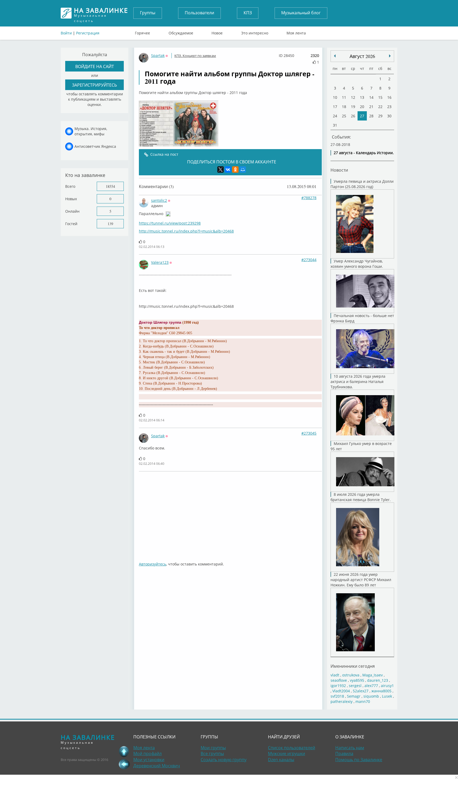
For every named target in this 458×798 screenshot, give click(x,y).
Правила (344, 753)
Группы (147, 13)
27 (362, 115)
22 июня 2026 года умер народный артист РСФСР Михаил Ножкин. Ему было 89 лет (361, 579)
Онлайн (72, 211)
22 (380, 106)
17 (335, 106)
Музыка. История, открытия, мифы (90, 131)
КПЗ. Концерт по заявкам (195, 55)
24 (335, 115)
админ (157, 205)
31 (335, 125)
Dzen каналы (281, 760)
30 (389, 115)
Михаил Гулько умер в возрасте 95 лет (361, 446)
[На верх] (124, 751)
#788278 (308, 197)
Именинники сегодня (353, 666)
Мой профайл (147, 753)
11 (344, 97)
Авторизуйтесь (152, 564)
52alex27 (360, 690)
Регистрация (87, 32)
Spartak (158, 55)
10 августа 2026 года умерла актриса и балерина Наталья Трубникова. (358, 381)
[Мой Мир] (243, 169)
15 (380, 97)
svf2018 (337, 696)
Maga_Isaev (372, 674)
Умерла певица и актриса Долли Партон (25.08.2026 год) (362, 184)
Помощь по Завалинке (358, 760)
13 (362, 97)
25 (344, 115)
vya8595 (357, 680)
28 (371, 115)
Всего (70, 186)
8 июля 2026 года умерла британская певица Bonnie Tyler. (361, 497)
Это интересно (254, 31)
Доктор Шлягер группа (160, 322)
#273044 (308, 259)
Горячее (142, 31)
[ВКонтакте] (228, 169)
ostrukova (350, 674)
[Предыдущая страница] (124, 764)
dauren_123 (377, 680)
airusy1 (387, 685)
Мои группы (213, 748)
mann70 (362, 701)
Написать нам (349, 748)
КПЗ (248, 13)
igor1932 (338, 685)
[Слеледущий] (334, 56)
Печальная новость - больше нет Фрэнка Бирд (362, 318)
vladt (335, 674)
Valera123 (160, 262)
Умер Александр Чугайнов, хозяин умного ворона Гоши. (357, 263)
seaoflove (339, 680)
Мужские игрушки (286, 753)
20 (362, 106)
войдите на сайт (94, 66)
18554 (110, 186)
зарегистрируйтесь (94, 85)
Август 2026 (362, 56)
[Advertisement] (230, 514)
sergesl (355, 685)
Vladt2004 (341, 690)
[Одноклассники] (235, 169)
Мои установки (148, 760)
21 (371, 106)
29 (380, 115)
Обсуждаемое (181, 31)
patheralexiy (342, 701)
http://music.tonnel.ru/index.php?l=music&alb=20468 (186, 231)
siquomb (371, 696)
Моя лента (296, 31)
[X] (220, 169)
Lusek (387, 696)
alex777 (371, 685)
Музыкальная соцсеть (101, 13)
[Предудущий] (389, 56)
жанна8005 (381, 690)
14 (371, 97)
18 (344, 106)
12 (353, 97)
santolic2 (159, 200)
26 (353, 115)
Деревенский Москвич (156, 766)
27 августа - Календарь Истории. (364, 152)
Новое (217, 31)
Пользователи (199, 13)
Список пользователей (291, 748)
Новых (71, 198)
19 (353, 106)
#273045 (308, 433)
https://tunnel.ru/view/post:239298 (170, 223)
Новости (339, 170)
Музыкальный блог (301, 13)
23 (389, 106)
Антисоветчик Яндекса (95, 146)
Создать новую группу (223, 760)
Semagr (353, 696)
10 (335, 97)
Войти (66, 32)
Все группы (212, 753)
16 (389, 97)
